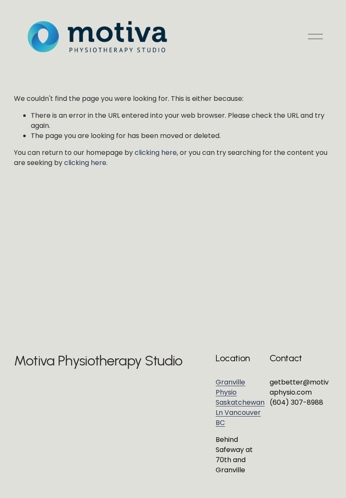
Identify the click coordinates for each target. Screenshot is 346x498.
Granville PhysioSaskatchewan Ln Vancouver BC (240, 402)
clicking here (156, 152)
